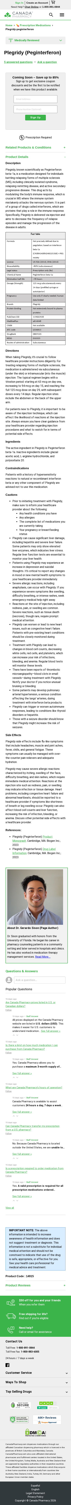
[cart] (53, 3)
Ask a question (47, 62)
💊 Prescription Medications (33, 25)
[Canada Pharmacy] (18, 14)
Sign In (19, 2)
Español (35, 1485)
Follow (9, 1010)
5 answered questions (18, 62)
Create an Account (37, 2)
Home (9, 25)
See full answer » (50, 1031)
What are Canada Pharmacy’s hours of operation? (34, 1087)
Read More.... (42, 956)
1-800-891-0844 (25, 1347)
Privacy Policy (35, 1496)
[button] (13, 1035)
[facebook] (7, 1364)
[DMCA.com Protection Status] (35, 1432)
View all (10, 1207)
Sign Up (35, 117)
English (35, 1489)
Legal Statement (35, 1493)
